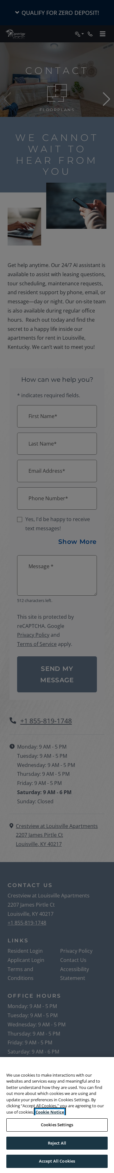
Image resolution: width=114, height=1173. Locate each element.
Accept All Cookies (57, 1161)
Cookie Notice (49, 1112)
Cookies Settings (57, 1124)
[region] (57, 1115)
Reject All (57, 1143)
